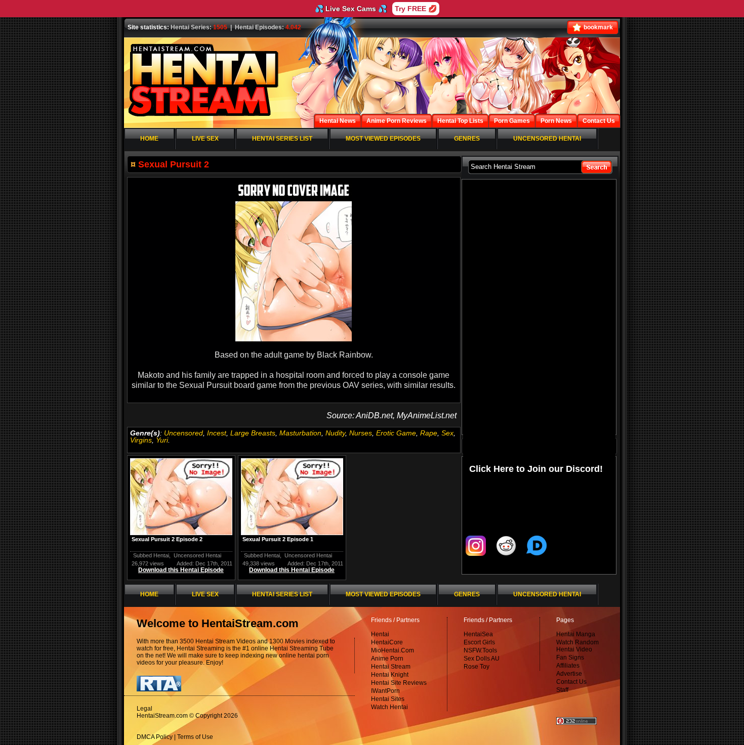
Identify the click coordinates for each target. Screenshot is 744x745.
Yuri (162, 440)
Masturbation (300, 433)
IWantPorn (385, 690)
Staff (562, 689)
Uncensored (183, 433)
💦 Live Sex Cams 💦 (351, 9)
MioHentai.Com (392, 650)
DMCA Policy (155, 736)
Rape (428, 433)
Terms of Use (195, 736)
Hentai (380, 634)
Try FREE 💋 (416, 9)
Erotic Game (396, 433)
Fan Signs (570, 657)
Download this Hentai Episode (181, 570)
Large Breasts (252, 433)
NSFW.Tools (480, 650)
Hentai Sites (387, 699)
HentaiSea (478, 634)
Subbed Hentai (151, 555)
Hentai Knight (389, 674)
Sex (447, 433)
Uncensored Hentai (197, 555)
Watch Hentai (389, 707)
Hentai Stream (390, 666)
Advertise (569, 673)
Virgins (141, 440)
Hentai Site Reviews (399, 682)
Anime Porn (387, 658)
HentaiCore (387, 642)
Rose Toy (476, 666)
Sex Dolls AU (482, 658)
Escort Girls (479, 642)
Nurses (360, 433)
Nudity (335, 433)
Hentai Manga (575, 634)
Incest (216, 433)
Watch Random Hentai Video (577, 646)
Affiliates (568, 665)
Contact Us (571, 681)
